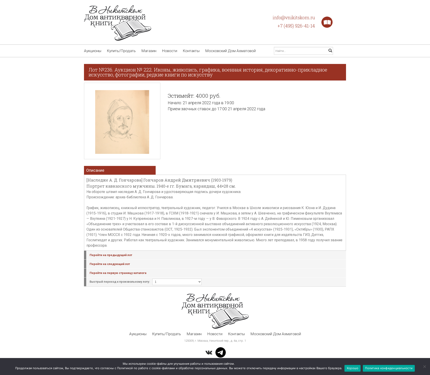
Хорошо (353, 368)
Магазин (148, 51)
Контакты (191, 51)
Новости (169, 51)
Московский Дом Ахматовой (230, 51)
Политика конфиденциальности (389, 368)
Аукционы (92, 51)
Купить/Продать (121, 51)
